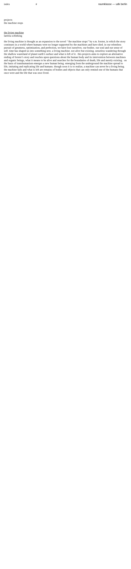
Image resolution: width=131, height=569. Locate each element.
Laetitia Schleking (13, 35)
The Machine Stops (13, 23)
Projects (8, 19)
